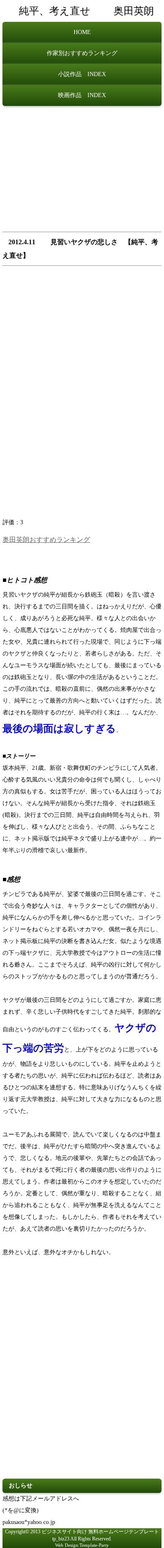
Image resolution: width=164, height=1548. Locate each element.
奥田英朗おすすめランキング (46, 539)
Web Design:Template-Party (82, 1545)
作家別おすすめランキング (82, 53)
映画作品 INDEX (82, 95)
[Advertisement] (82, 171)
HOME (82, 32)
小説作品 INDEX (82, 74)
